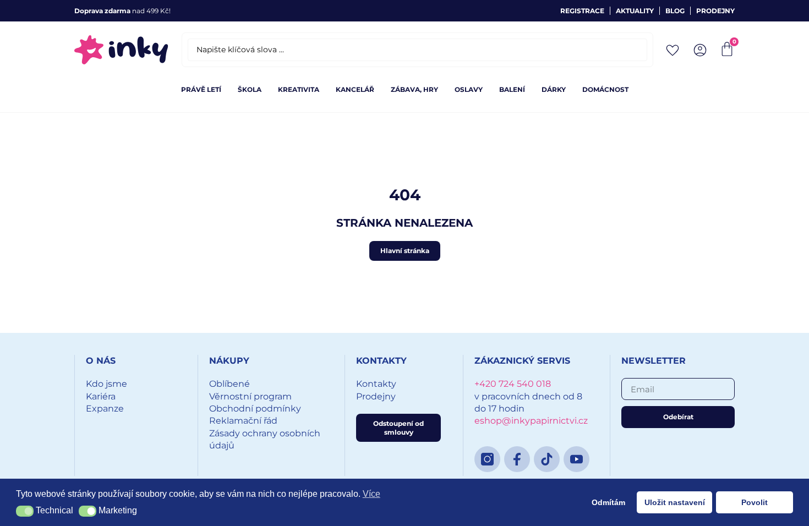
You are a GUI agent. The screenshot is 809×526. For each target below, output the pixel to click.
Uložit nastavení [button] (674, 502)
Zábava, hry (414, 89)
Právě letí (201, 89)
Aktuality (635, 11)
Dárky (554, 89)
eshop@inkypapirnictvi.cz (531, 420)
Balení (512, 89)
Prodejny (715, 11)
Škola (249, 89)
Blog (675, 11)
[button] (25, 511)
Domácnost (605, 89)
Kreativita (298, 89)
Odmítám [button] (608, 502)
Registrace (582, 11)
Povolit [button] (754, 502)
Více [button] (371, 493)
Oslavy (469, 89)
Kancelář (355, 89)
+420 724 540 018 (512, 384)
